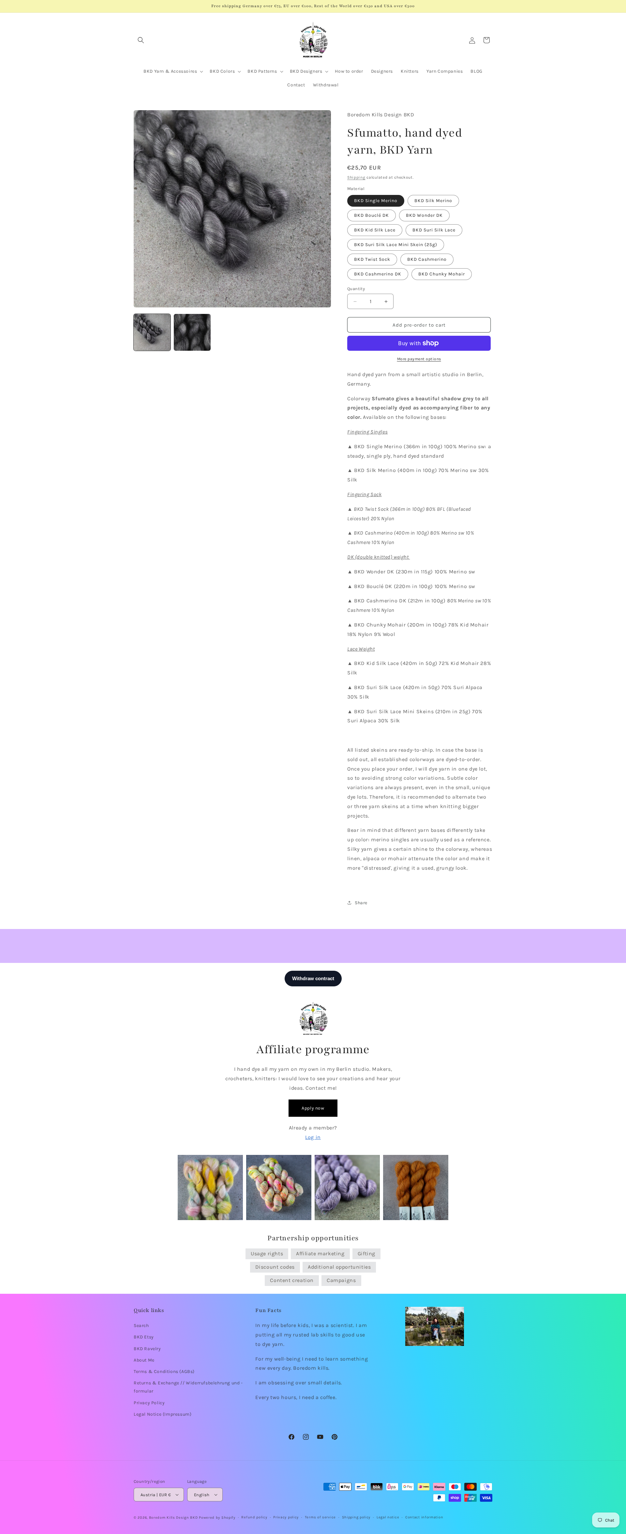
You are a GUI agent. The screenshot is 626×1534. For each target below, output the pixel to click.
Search (141, 1325)
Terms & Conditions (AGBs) (164, 1371)
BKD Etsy (144, 1337)
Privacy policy (286, 1517)
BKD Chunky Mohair (441, 274)
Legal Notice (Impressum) (162, 1414)
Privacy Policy (149, 1403)
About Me (144, 1360)
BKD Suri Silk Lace (433, 230)
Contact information (424, 1517)
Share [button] (361, 903)
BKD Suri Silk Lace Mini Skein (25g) (395, 244)
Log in (313, 1137)
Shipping (356, 177)
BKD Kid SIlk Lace (374, 230)
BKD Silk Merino (433, 200)
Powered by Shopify (217, 1517)
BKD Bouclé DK (371, 215)
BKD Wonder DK (424, 215)
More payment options (419, 359)
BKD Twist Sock (372, 259)
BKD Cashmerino (427, 259)
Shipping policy (356, 1517)
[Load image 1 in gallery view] (152, 332)
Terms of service (320, 1517)
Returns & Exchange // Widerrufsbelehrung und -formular (188, 1387)
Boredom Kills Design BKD (174, 1517)
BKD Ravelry (147, 1348)
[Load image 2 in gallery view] (192, 332)
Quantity (356, 288)
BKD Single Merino (375, 200)
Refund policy (254, 1517)
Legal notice (388, 1517)
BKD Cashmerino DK (377, 274)
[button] (141, 40)
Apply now (313, 1108)
